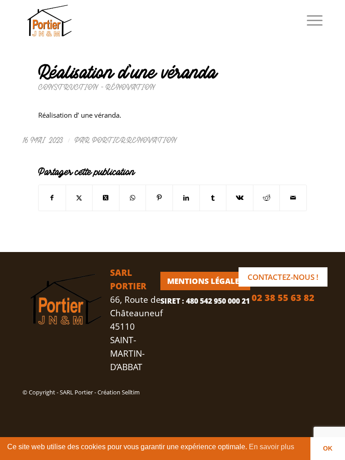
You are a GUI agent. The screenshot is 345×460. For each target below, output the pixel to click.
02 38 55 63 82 (283, 297)
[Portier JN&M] (47, 20)
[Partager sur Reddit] (266, 197)
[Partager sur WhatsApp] (132, 197)
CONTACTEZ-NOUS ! (283, 277)
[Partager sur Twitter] (79, 197)
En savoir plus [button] (271, 447)
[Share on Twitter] (106, 197)
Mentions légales (205, 281)
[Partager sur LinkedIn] (186, 197)
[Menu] (310, 20)
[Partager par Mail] (293, 197)
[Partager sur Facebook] (52, 197)
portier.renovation (134, 140)
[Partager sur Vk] (239, 197)
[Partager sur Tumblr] (213, 197)
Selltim (131, 392)
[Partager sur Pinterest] (159, 197)
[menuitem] (310, 20)
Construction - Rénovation (97, 87)
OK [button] (327, 448)
